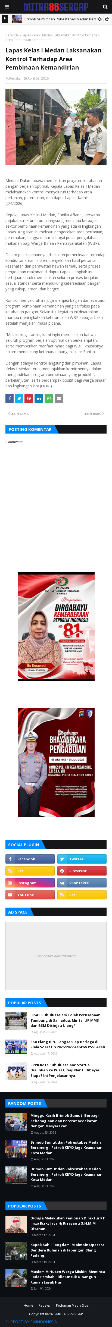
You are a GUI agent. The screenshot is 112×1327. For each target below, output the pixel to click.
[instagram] (30, 882)
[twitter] (82, 859)
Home (28, 1305)
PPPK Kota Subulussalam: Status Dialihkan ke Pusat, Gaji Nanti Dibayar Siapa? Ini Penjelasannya (64, 1070)
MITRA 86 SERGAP (69, 1314)
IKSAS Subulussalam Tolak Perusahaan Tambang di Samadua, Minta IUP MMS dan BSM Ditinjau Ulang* (65, 1020)
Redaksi (15, 78)
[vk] (82, 882)
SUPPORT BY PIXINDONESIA (31, 1321)
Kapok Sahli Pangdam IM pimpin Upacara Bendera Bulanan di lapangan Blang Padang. (67, 1250)
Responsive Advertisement (56, 955)
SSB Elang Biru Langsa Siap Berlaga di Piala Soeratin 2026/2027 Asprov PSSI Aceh (67, 1044)
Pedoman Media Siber (73, 1305)
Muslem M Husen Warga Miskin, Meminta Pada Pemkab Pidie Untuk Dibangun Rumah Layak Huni (67, 1277)
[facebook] (30, 859)
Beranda (12, 35)
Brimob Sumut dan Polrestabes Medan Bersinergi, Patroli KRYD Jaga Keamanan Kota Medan (66, 1147)
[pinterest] (82, 871)
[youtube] (30, 894)
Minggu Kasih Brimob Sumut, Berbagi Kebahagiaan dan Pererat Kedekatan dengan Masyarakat (64, 1120)
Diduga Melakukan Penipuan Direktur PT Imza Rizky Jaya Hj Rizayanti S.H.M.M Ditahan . (67, 1223)
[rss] (30, 871)
